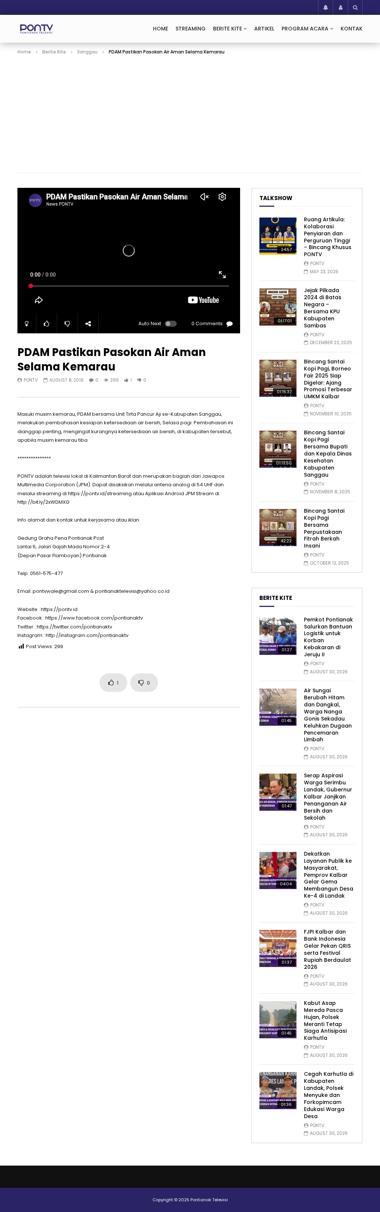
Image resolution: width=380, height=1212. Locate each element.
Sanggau (87, 52)
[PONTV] (36, 29)
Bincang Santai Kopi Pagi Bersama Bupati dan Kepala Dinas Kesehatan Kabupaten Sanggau (328, 453)
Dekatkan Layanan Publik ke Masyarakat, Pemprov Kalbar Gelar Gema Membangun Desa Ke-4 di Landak (328, 874)
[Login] (340, 7)
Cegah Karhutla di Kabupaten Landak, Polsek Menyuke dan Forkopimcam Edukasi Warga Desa (328, 1095)
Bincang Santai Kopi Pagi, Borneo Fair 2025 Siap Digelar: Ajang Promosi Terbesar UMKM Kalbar (328, 379)
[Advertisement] (190, 112)
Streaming (191, 28)
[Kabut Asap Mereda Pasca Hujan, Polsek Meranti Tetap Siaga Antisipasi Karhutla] (278, 1019)
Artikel (264, 28)
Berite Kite (227, 28)
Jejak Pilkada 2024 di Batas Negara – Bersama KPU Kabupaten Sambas (322, 308)
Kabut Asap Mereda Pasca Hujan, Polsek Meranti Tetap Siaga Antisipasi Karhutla (325, 1020)
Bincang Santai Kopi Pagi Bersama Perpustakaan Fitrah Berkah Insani (324, 528)
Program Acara (305, 28)
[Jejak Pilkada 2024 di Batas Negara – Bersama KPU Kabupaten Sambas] (278, 307)
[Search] (355, 7)
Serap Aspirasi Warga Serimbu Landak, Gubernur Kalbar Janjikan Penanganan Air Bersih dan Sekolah (328, 796)
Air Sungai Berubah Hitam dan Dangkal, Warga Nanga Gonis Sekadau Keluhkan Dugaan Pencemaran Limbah (328, 715)
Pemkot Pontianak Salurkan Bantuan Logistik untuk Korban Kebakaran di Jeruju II (328, 637)
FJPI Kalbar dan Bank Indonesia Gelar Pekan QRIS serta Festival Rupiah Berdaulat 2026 (327, 949)
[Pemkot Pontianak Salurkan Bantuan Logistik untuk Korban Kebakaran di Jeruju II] (278, 636)
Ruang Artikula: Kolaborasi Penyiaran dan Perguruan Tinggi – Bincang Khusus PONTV (327, 237)
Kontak (352, 28)
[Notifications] (325, 7)
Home (160, 28)
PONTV (31, 380)
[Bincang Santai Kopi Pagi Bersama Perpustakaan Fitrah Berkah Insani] (278, 527)
